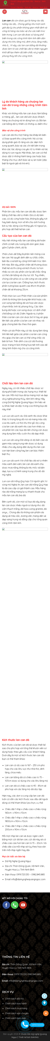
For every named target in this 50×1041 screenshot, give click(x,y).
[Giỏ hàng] (45, 11)
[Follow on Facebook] (6, 905)
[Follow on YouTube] (23, 905)
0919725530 (38, 1025)
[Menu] (4, 11)
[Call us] (14, 905)
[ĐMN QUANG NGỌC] (25, 12)
